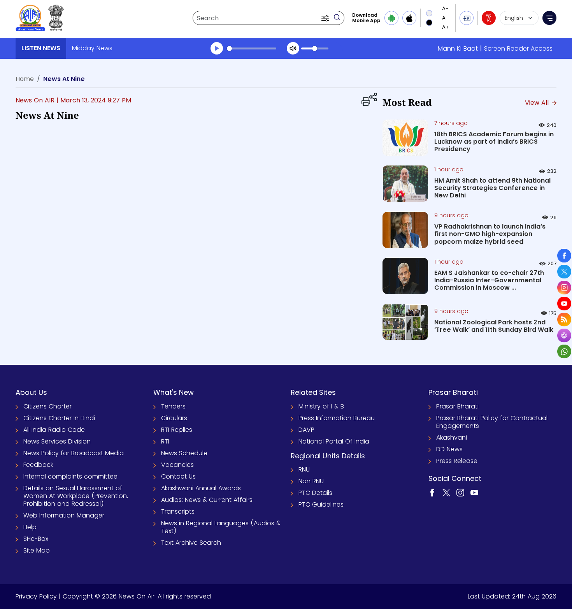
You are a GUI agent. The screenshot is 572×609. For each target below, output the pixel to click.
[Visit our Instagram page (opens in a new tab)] (460, 492)
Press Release (456, 460)
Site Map (36, 550)
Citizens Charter (47, 406)
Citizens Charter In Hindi (59, 418)
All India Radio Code (54, 429)
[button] (326, 18)
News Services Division (57, 441)
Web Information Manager (63, 515)
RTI (165, 441)
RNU (304, 469)
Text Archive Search (191, 542)
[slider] (251, 48)
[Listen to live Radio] (489, 18)
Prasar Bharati (457, 406)
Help (30, 527)
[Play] (217, 48)
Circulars (174, 418)
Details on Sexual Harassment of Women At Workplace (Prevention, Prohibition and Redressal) (75, 496)
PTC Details (315, 492)
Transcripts (178, 511)
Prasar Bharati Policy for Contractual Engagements (491, 422)
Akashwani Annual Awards (201, 488)
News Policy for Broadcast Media (73, 453)
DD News (449, 449)
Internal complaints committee (70, 476)
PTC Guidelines (321, 504)
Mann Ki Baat (458, 48)
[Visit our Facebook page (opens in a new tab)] (432, 492)
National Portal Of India (333, 441)
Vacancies (177, 464)
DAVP (306, 429)
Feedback (38, 464)
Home (25, 78)
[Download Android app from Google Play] (391, 18)
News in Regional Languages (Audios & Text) (221, 527)
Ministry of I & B (321, 406)
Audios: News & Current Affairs (207, 499)
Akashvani (451, 437)
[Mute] (293, 48)
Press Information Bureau (336, 418)
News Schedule (184, 453)
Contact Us (178, 476)
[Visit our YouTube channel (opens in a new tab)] (474, 492)
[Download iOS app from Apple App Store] (409, 18)
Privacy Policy (36, 596)
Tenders (173, 406)
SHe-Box (35, 538)
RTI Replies (176, 429)
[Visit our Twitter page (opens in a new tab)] (446, 492)
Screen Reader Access (518, 48)
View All (538, 102)
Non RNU (311, 481)
